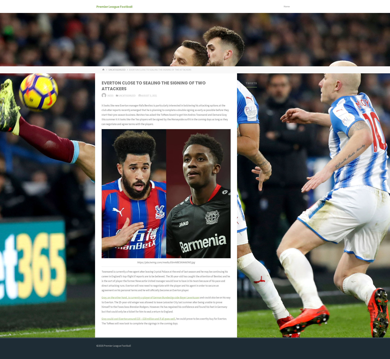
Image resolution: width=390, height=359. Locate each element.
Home (287, 6)
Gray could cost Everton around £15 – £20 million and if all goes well (138, 318)
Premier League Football (114, 7)
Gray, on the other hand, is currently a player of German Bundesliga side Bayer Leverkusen (150, 297)
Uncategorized (117, 69)
